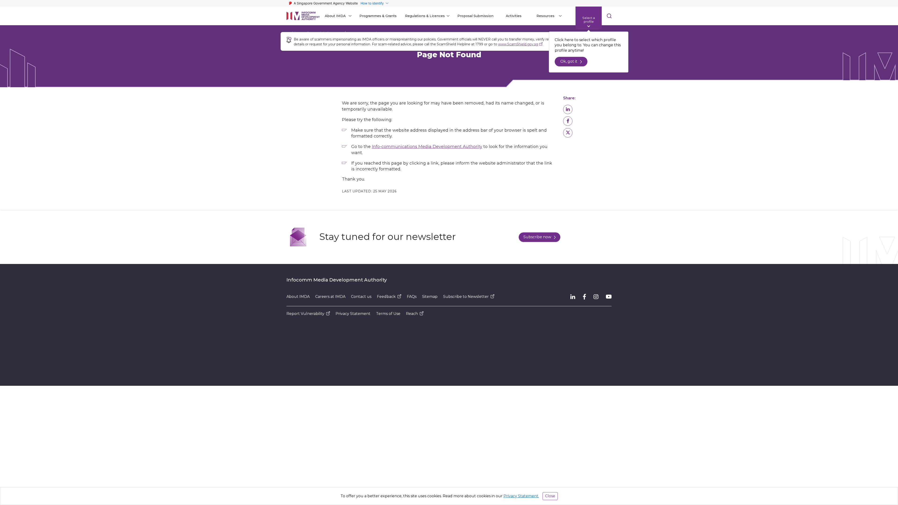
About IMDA (298, 296)
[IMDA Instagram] (596, 296)
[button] (567, 109)
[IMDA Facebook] (584, 296)
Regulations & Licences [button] (425, 16)
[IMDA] (303, 16)
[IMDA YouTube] (609, 296)
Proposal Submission (475, 16)
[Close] (610, 38)
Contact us (361, 296)
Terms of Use (388, 313)
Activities (513, 16)
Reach (412, 313)
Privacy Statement (353, 313)
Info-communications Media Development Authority (427, 146)
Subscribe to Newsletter (466, 296)
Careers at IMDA (330, 296)
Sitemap (430, 296)
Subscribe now (537, 237)
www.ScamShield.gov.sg (518, 44)
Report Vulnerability (305, 313)
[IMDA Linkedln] (572, 296)
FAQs (411, 296)
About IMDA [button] (335, 16)
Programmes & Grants (378, 16)
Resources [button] (545, 16)
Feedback (386, 296)
